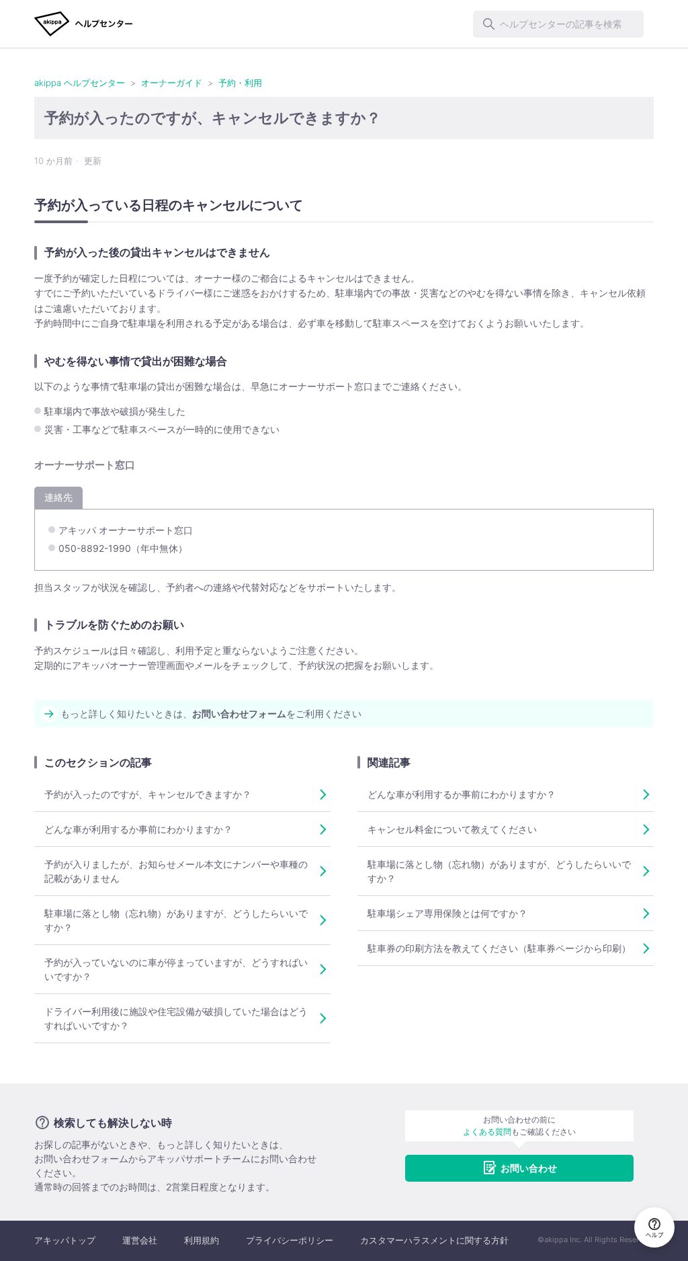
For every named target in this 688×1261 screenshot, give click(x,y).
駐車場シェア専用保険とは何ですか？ (447, 913)
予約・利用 (240, 82)
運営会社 (139, 1240)
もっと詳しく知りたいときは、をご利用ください (210, 713)
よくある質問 (487, 1132)
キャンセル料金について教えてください (452, 829)
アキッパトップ (64, 1240)
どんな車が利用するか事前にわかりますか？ (138, 829)
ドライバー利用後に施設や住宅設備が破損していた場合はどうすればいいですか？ (176, 1018)
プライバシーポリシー (289, 1240)
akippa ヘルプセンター (79, 82)
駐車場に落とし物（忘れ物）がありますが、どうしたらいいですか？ (176, 920)
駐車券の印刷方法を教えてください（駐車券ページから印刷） (499, 948)
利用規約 (201, 1240)
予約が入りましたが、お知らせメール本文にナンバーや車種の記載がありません (176, 871)
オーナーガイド (171, 82)
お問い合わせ (529, 1168)
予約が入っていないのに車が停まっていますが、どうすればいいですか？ (176, 969)
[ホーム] (83, 23)
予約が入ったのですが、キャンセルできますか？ (147, 794)
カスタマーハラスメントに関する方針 (434, 1240)
